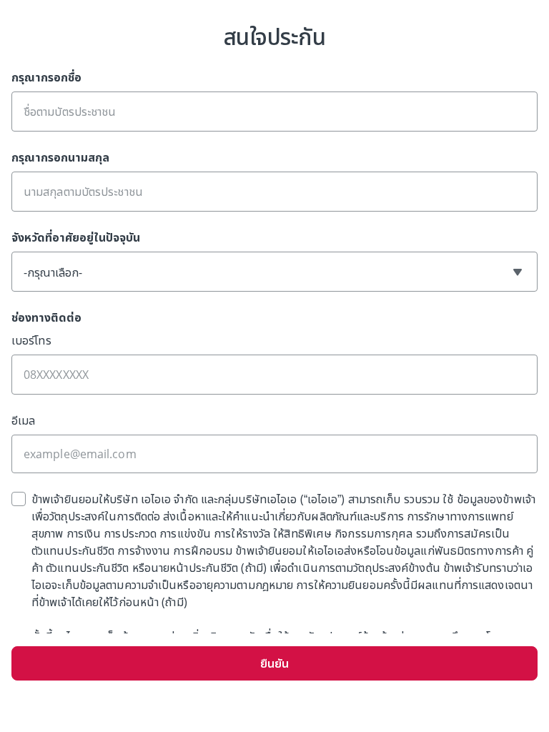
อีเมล (23, 420)
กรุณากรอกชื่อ (46, 77)
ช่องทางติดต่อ (46, 317)
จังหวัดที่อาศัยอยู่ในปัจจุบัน (75, 237)
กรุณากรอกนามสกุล (60, 157)
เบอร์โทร (31, 340)
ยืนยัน (274, 663)
